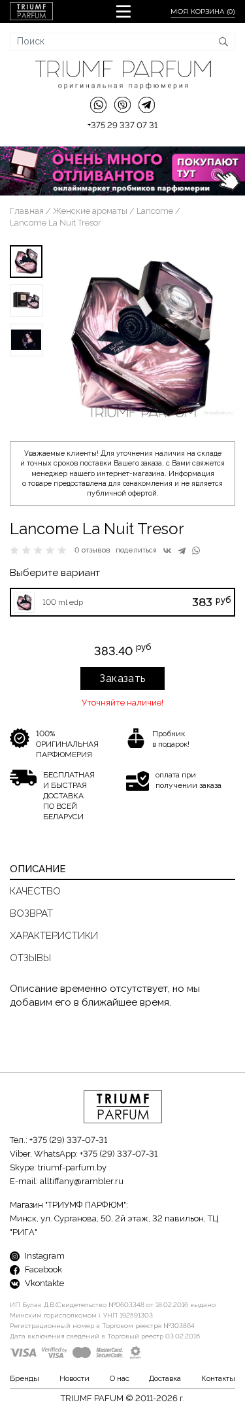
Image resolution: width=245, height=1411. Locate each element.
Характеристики (54, 936)
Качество (35, 891)
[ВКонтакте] (167, 550)
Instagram (44, 1256)
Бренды (24, 1378)
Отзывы (30, 958)
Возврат (31, 913)
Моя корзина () (203, 11)
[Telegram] (182, 550)
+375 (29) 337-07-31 (68, 1140)
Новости (74, 1378)
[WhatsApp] (196, 550)
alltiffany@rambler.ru (81, 1181)
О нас (119, 1378)
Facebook (42, 1269)
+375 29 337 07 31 (122, 125)
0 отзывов (92, 550)
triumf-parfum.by (72, 1167)
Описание (38, 869)
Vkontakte (43, 1283)
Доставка (165, 1378)
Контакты (218, 1378)
